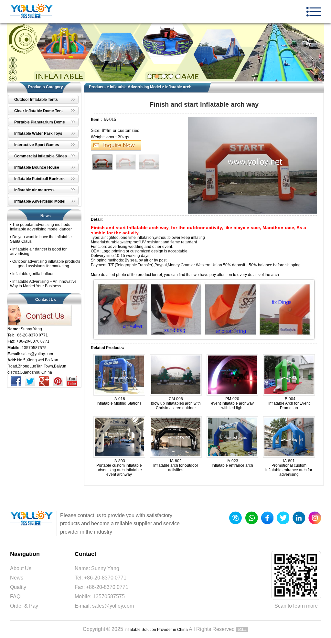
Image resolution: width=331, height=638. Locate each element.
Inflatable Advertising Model (135, 87)
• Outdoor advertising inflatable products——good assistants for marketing (45, 263)
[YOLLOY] (31, 11)
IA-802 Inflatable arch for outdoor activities (175, 465)
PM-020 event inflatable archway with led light (232, 403)
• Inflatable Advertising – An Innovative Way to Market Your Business (43, 283)
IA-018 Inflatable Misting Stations (119, 401)
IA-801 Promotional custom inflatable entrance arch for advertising (288, 468)
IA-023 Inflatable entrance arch (232, 463)
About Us (20, 568)
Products (97, 87)
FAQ (15, 596)
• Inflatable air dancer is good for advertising (38, 251)
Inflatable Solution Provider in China (156, 629)
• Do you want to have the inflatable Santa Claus (41, 239)
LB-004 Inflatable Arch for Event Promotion (289, 403)
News (16, 577)
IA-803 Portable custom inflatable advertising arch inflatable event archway (119, 468)
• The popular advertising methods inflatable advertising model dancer (41, 226)
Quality (18, 587)
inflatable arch (178, 87)
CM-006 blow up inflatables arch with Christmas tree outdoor (176, 403)
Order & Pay (24, 606)
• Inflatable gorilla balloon (32, 273)
